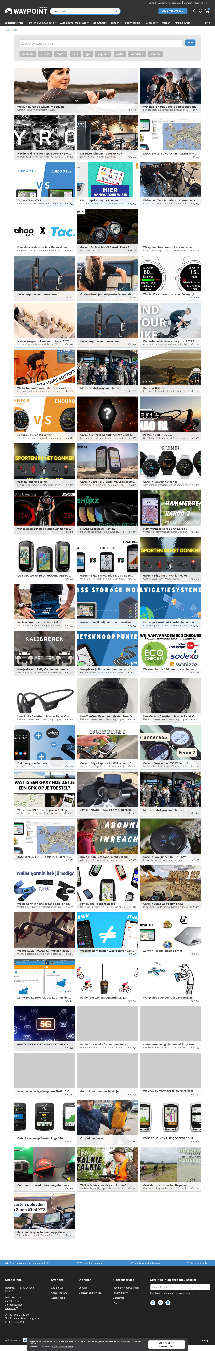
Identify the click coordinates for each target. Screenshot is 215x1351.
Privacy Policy (120, 1292)
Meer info (10, 1308)
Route (8, 1291)
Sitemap (204, 1340)
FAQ (115, 1302)
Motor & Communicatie (41, 22)
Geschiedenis (58, 1297)
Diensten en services (90, 1292)
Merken (166, 22)
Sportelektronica (14, 22)
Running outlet (182, 22)
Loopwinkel (98, 22)
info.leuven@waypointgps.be (23, 1318)
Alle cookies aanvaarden (166, 1344)
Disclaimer (118, 1297)
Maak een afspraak (173, 11)
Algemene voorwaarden (126, 1287)
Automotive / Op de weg (73, 22)
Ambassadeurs (59, 1292)
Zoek (190, 42)
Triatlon (115, 22)
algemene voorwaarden (62, 1346)
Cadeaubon (152, 22)
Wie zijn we (57, 1287)
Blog (207, 22)
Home (7, 29)
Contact (83, 1287)
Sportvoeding (132, 22)
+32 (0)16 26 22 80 (18, 1314)
